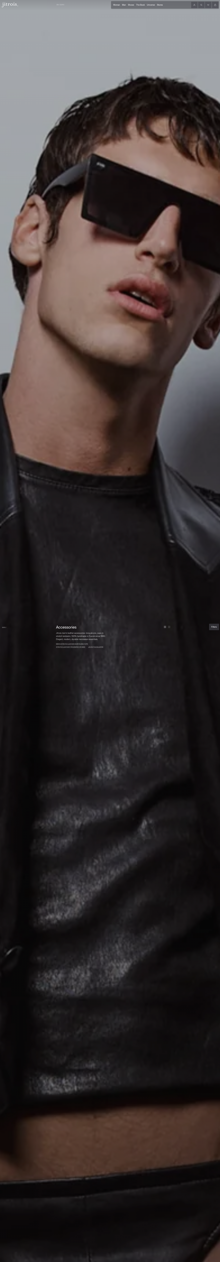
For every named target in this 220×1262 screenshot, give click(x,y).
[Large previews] (169, 627)
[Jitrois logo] (9, 4)
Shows (131, 5)
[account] (194, 5)
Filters (214, 627)
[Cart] (215, 5)
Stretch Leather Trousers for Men (70, 647)
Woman (116, 5)
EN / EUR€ (60, 5)
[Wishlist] (208, 5)
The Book (140, 5)
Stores (160, 5)
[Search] (201, 5)
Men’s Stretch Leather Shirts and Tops (72, 644)
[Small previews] (165, 627)
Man (124, 5)
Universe (151, 5)
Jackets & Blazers (95, 647)
